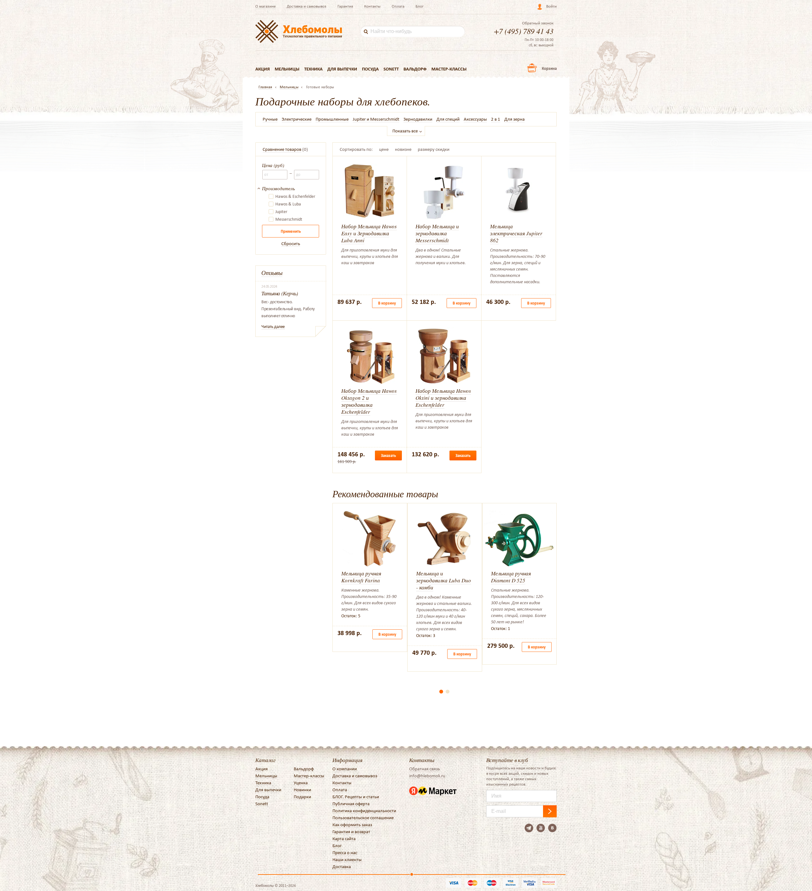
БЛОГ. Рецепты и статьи (355, 797)
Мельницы (287, 69)
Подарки (302, 797)
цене (384, 149)
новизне (403, 149)
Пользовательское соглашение (363, 818)
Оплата (398, 6)
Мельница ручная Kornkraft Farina (361, 577)
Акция (262, 69)
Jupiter (281, 211)
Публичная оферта (351, 804)
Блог (420, 6)
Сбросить (290, 243)
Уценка (301, 783)
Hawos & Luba (288, 204)
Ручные (270, 119)
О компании (344, 769)
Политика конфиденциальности (364, 811)
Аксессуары (475, 119)
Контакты (372, 6)
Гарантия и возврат (351, 831)
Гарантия (345, 6)
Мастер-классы (449, 69)
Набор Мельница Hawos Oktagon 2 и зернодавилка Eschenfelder (369, 401)
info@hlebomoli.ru (427, 776)
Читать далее (273, 326)
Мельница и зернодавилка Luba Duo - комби (443, 580)
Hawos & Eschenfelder (295, 196)
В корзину (387, 303)
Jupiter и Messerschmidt (376, 119)
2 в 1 (495, 119)
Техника (313, 69)
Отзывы (271, 273)
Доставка (341, 866)
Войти (551, 6)
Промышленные (332, 119)
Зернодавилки (417, 119)
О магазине (265, 6)
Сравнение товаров (282, 149)
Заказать (388, 455)
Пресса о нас (344, 852)
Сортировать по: (356, 149)
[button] (441, 691)
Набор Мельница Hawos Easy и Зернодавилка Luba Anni (369, 233)
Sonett (391, 69)
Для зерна (514, 119)
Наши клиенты (347, 859)
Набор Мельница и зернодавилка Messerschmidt (437, 233)
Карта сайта (344, 838)
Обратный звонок (537, 23)
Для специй (448, 119)
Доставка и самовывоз (306, 6)
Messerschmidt (288, 219)
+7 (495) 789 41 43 (523, 31)
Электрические (296, 119)
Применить (291, 231)
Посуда (370, 69)
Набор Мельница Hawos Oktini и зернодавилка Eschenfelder (443, 397)
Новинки (302, 790)
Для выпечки (342, 69)
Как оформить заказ (352, 824)
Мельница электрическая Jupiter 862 (516, 233)
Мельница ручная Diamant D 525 (511, 577)
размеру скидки (433, 149)
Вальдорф (415, 69)
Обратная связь (424, 769)
